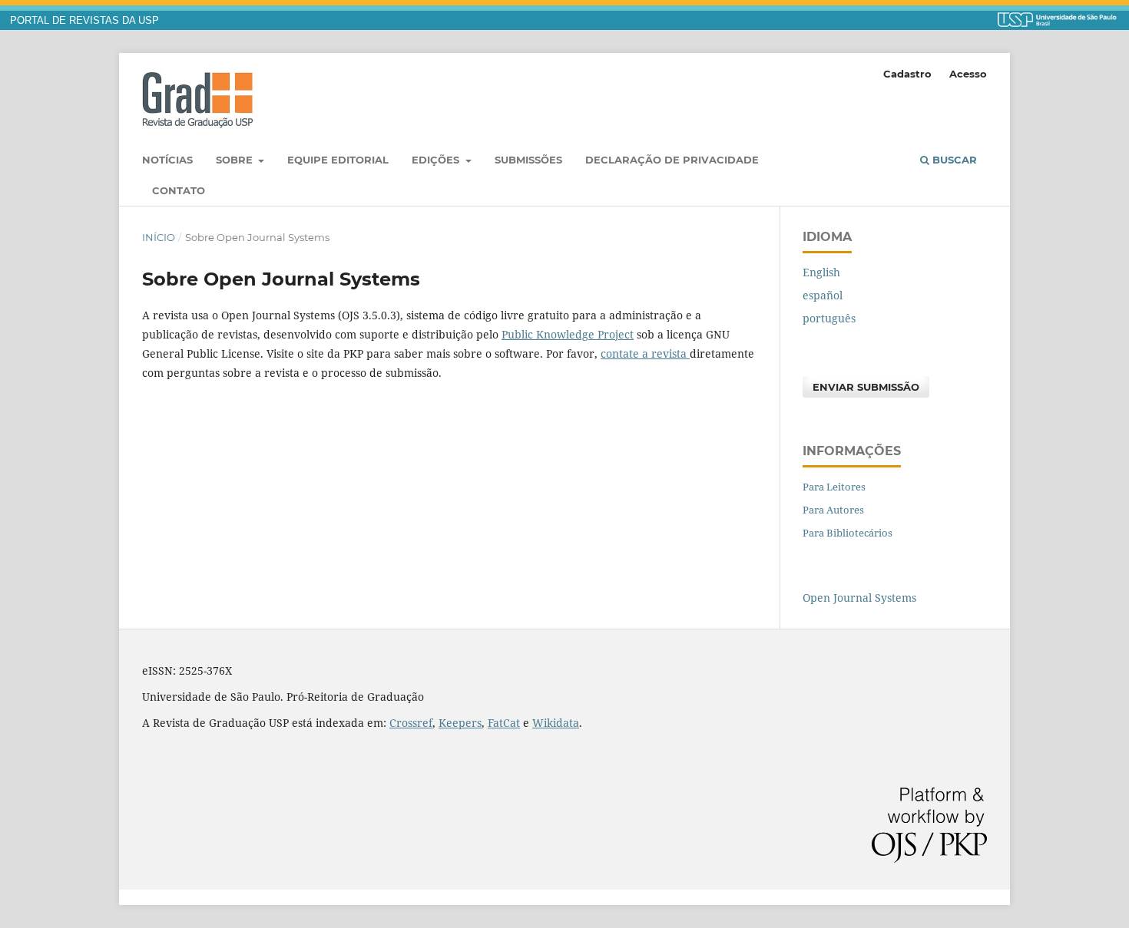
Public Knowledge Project (568, 334)
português (829, 318)
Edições (437, 160)
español (823, 295)
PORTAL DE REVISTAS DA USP (84, 20)
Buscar (953, 160)
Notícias (167, 160)
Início (158, 237)
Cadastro (907, 74)
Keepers (460, 722)
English (821, 272)
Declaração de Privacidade (672, 160)
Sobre (236, 160)
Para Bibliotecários (847, 533)
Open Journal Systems (859, 597)
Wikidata (555, 722)
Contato (178, 190)
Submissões (528, 160)
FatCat (504, 722)
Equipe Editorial (338, 160)
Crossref (410, 722)
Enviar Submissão (866, 387)
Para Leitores (834, 487)
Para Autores (833, 510)
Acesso (968, 74)
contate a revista (645, 353)
